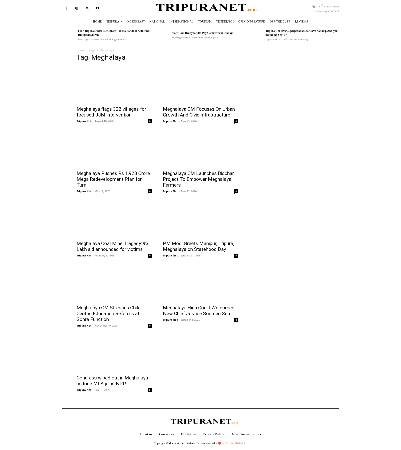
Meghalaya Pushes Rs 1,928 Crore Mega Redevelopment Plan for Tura (113, 179)
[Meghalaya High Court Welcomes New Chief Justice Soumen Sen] (200, 283)
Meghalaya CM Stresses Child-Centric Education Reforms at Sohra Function (109, 313)
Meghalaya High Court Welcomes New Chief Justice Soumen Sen (198, 310)
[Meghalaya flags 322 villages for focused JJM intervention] (114, 84)
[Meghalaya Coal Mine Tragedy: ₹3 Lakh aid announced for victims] (114, 219)
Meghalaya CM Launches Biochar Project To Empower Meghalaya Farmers (198, 179)
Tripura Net (84, 121)
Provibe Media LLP (236, 443)
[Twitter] (87, 8)
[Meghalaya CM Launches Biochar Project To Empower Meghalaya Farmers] (200, 149)
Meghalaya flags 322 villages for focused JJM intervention (111, 112)
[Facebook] (66, 8)
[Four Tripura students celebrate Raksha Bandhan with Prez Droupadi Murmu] (69, 35)
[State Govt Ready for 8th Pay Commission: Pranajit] (162, 35)
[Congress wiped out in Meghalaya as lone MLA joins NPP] (114, 353)
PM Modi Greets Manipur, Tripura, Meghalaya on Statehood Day (198, 246)
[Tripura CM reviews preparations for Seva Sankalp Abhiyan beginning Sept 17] (256, 35)
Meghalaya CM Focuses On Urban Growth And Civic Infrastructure (199, 112)
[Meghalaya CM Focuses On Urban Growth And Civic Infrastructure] (200, 84)
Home (80, 50)
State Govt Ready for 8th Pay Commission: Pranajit (202, 33)
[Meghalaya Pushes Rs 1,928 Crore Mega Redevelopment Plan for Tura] (114, 149)
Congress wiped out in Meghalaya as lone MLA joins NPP (112, 380)
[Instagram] (77, 8)
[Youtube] (98, 8)
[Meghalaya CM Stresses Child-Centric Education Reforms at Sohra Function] (114, 283)
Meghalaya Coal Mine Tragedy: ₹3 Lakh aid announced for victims (113, 246)
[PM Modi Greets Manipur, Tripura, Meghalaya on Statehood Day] (200, 219)
